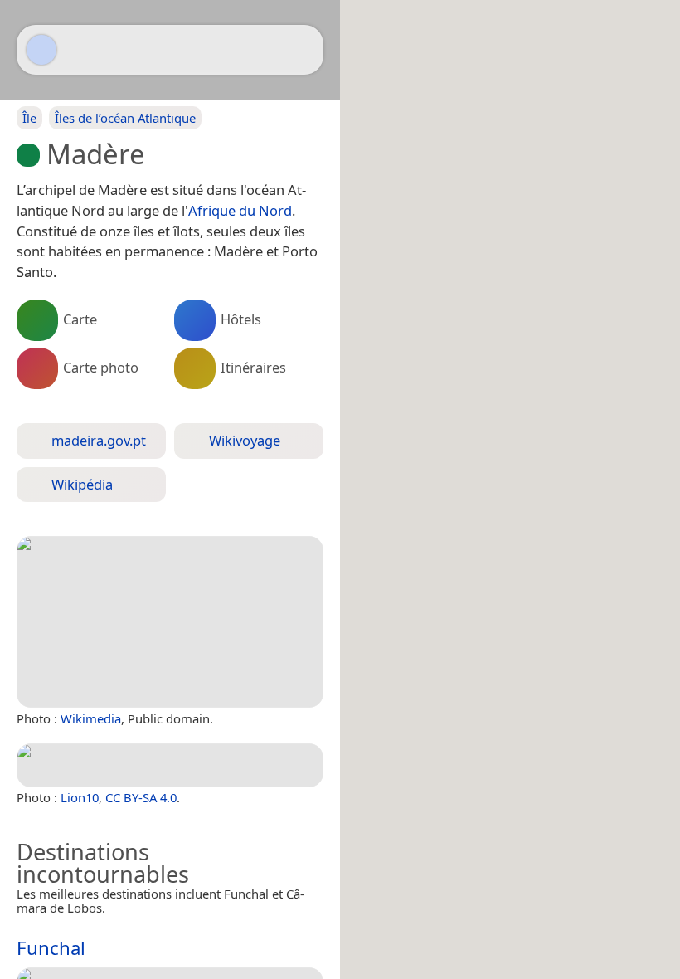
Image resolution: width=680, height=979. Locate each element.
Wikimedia (91, 718)
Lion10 (80, 797)
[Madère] (170, 622)
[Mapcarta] (41, 50)
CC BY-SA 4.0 (141, 797)
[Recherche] (302, 50)
